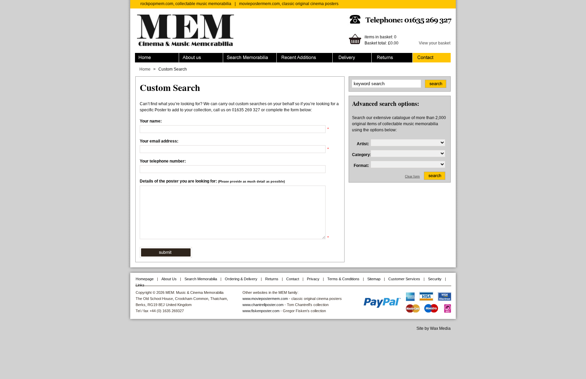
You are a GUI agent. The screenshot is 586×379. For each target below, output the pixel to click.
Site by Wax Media (433, 328)
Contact (420, 56)
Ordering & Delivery (351, 56)
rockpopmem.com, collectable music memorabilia (185, 3)
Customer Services (404, 279)
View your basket (434, 43)
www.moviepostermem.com (265, 299)
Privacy (313, 279)
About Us (169, 279)
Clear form (412, 176)
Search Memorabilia (241, 56)
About (184, 56)
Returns (379, 56)
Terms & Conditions (343, 279)
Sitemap (373, 279)
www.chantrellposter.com (263, 305)
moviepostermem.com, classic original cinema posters (288, 3)
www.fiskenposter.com (260, 311)
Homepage (145, 279)
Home (140, 56)
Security (435, 279)
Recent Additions (292, 56)
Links (140, 285)
